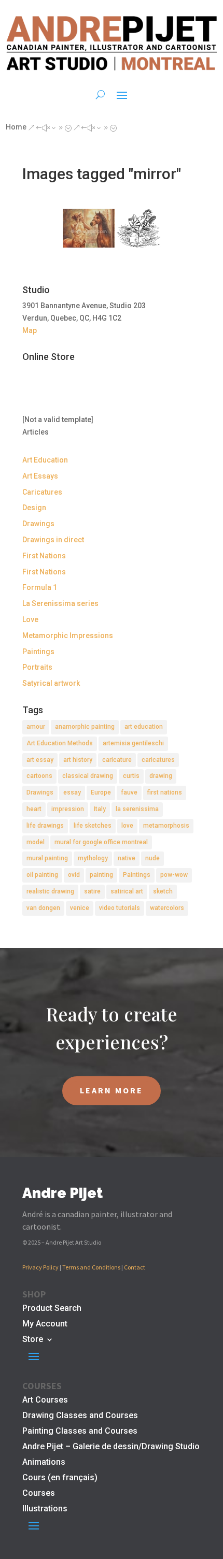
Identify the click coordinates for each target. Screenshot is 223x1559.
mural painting (47, 858)
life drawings (45, 825)
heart (33, 809)
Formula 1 (39, 587)
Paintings (38, 651)
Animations (43, 1463)
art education (143, 726)
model (35, 842)
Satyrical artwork (51, 683)
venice (79, 908)
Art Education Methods (59, 743)
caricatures (158, 759)
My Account (44, 1324)
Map (29, 330)
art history (77, 759)
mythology (93, 858)
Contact (134, 1267)
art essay (39, 759)
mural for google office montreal (101, 842)
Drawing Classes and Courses (80, 1416)
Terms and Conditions (91, 1267)
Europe (101, 792)
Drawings (38, 523)
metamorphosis (166, 825)
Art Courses (45, 1400)
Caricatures (42, 492)
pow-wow (174, 874)
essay (72, 792)
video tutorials (119, 908)
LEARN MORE (111, 1090)
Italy (100, 809)
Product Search (51, 1309)
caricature (117, 759)
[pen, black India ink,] (139, 228)
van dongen (43, 908)
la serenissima (137, 809)
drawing (160, 775)
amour (35, 726)
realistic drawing (50, 891)
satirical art (126, 891)
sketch (163, 891)
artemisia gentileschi (133, 743)
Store (32, 1340)
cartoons (39, 775)
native (126, 858)
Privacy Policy (40, 1267)
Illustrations (44, 1509)
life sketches (93, 825)
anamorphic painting (85, 726)
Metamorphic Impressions (67, 635)
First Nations (44, 556)
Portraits (37, 667)
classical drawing (87, 775)
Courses (38, 1494)
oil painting (42, 874)
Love (30, 619)
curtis (131, 775)
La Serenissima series (60, 603)
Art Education (45, 460)
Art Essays (40, 476)
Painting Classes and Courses (79, 1431)
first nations (164, 792)
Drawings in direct (53, 540)
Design (34, 507)
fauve (129, 792)
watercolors (167, 908)
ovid (74, 874)
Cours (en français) (59, 1478)
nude (152, 858)
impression (67, 809)
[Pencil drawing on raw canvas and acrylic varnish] (89, 228)
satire (92, 891)
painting (101, 874)
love (127, 825)
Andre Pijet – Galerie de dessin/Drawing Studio (111, 1447)
